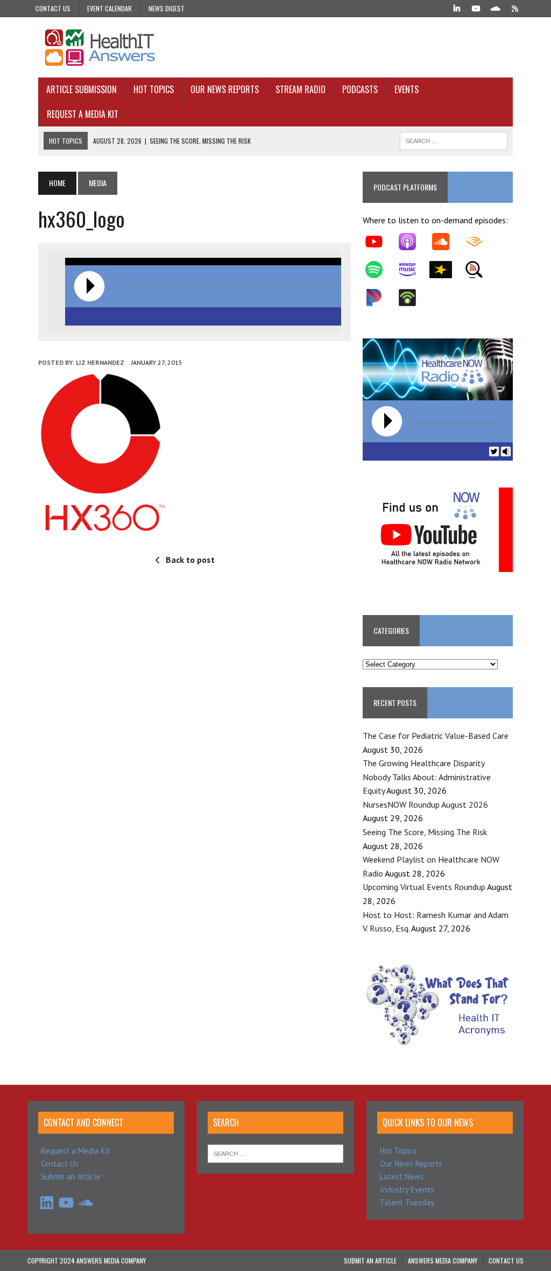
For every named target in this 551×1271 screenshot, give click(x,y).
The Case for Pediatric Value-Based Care (435, 735)
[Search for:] (275, 1153)
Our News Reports (224, 89)
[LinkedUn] (456, 7)
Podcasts (360, 89)
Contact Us (53, 8)
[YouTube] (476, 7)
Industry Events (407, 1189)
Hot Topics (153, 89)
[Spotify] (379, 269)
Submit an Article (71, 1176)
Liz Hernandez (100, 362)
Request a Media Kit (82, 114)
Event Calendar (109, 8)
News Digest (167, 8)
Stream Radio (301, 89)
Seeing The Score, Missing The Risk (425, 832)
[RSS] (515, 7)
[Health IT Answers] (275, 47)
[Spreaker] (446, 269)
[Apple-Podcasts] (412, 241)
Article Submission (81, 89)
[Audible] (479, 241)
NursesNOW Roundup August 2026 (425, 804)
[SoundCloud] (495, 7)
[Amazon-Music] (412, 269)
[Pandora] (379, 297)
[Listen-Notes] (479, 269)
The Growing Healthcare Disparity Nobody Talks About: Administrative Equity (427, 777)
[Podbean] (412, 297)
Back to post (190, 559)
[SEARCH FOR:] (453, 139)
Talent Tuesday (407, 1202)
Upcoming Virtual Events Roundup (424, 886)
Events (406, 89)
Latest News (401, 1176)
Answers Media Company (442, 1260)
